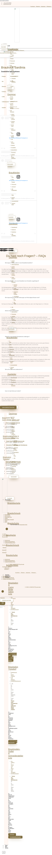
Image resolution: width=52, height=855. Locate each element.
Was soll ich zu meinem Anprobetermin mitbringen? (17, 336)
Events (6, 847)
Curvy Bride (6, 420)
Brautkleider (14, 172)
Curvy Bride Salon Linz (11, 590)
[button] (26, 262)
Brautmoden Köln (23, 524)
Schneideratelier (9, 438)
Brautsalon (13, 583)
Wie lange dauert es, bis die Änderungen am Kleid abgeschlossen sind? (22, 297)
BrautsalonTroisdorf (13, 668)
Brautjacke (11, 535)
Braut (4, 418)
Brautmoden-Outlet (14, 750)
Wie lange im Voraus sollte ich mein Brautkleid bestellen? (19, 262)
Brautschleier (12, 565)
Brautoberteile (13, 503)
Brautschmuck (13, 513)
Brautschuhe (13, 523)
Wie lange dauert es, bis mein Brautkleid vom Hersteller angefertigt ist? (22, 281)
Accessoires (8, 499)
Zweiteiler (13, 224)
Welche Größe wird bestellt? (12, 310)
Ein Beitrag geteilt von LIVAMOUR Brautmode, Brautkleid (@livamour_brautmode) (18, 155)
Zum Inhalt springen (4, 0)
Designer (11, 94)
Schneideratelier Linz (15, 757)
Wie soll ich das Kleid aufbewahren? (14, 369)
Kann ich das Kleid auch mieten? (13, 391)
